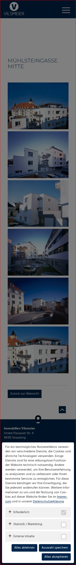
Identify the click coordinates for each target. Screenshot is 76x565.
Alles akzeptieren (56, 557)
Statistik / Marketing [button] (27, 524)
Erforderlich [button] (21, 512)
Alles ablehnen (24, 547)
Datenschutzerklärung (48, 501)
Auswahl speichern (55, 547)
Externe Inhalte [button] (23, 536)
